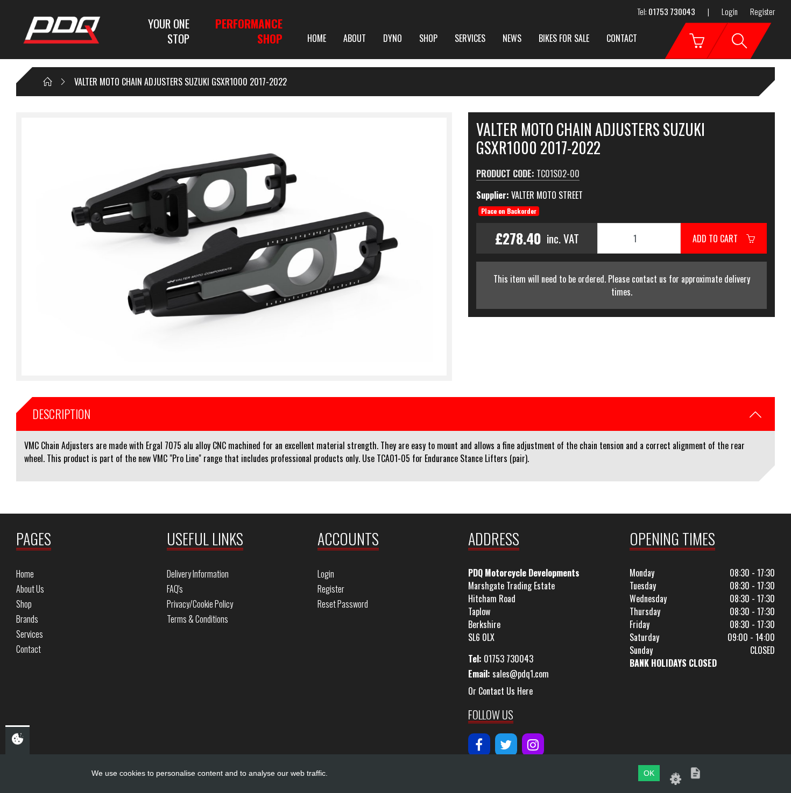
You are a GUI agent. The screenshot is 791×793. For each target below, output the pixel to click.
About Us (30, 588)
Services (470, 38)
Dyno (392, 38)
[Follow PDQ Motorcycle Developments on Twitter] (506, 744)
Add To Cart (719, 238)
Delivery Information (198, 573)
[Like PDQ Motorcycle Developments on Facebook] (479, 744)
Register (762, 11)
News (512, 38)
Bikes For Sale (564, 38)
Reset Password (342, 603)
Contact (621, 38)
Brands (27, 618)
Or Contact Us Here (500, 690)
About (354, 38)
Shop (428, 38)
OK (649, 773)
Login (730, 11)
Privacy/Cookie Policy (200, 603)
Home (316, 38)
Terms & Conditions (197, 618)
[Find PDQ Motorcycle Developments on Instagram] (533, 744)
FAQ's (175, 588)
